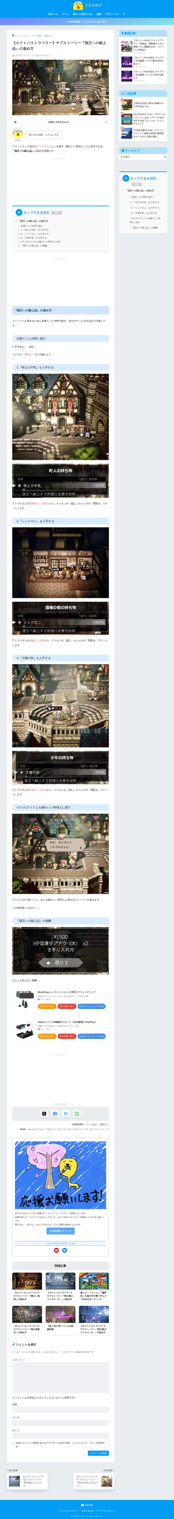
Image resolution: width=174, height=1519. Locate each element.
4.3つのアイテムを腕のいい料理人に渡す (41, 242)
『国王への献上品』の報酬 (34, 245)
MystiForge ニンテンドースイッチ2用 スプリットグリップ (66, 992)
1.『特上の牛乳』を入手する (35, 230)
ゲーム (65, 14)
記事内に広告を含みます (58, 122)
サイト (16, 1430)
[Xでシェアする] (44, 1113)
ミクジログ (93, 5)
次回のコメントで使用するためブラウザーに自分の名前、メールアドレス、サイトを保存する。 (60, 1444)
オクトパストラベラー (61, 1129)
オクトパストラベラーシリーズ (93, 1129)
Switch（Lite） (38, 1129)
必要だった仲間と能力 (32, 226)
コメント (18, 1359)
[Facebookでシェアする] (55, 1113)
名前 (14, 1404)
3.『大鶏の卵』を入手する (34, 238)
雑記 (99, 14)
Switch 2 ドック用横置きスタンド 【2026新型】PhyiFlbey (66, 1022)
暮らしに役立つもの (83, 14)
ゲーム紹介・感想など (97, 1124)
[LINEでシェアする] (77, 1113)
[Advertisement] (60, 181)
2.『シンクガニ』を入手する (35, 234)
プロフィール (112, 14)
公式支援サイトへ (59, 1231)
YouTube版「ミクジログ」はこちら (87, 21)
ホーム (54, 14)
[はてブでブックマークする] (66, 1113)
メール (16, 1417)
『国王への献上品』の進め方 (33, 221)
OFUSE (63, 1213)
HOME (88, 1505)
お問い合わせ (87, 1511)
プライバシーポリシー (69, 1511)
